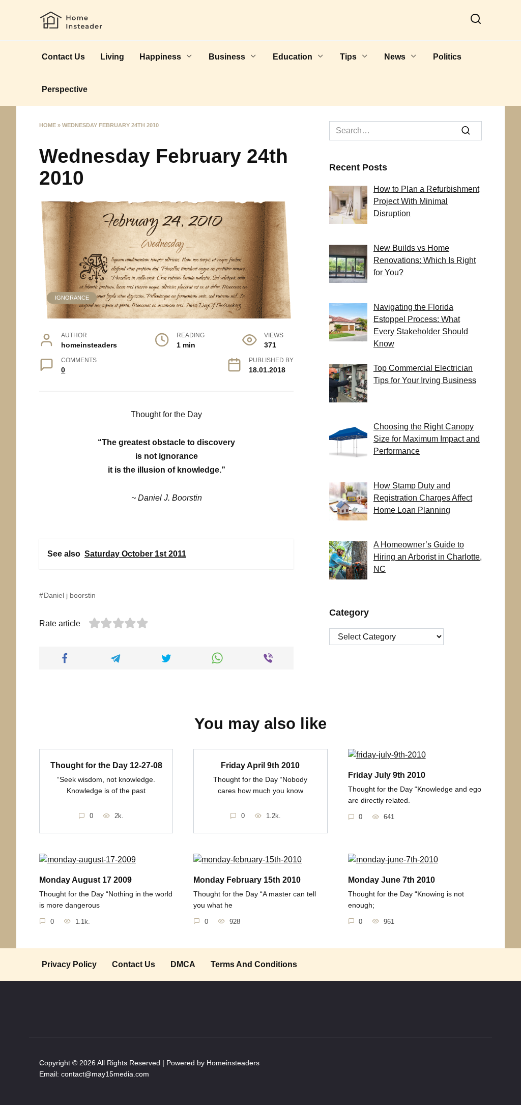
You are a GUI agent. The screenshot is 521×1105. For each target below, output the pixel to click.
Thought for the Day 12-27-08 (106, 765)
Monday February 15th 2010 (247, 879)
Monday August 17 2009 (85, 879)
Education (292, 56)
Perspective (65, 89)
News (395, 56)
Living (112, 56)
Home (47, 125)
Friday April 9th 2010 (260, 765)
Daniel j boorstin (70, 595)
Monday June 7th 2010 (391, 879)
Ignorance (72, 298)
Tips (348, 56)
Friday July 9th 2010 (386, 774)
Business (227, 56)
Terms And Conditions (254, 964)
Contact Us (63, 56)
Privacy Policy (69, 964)
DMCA (182, 964)
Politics (447, 56)
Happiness (160, 56)
